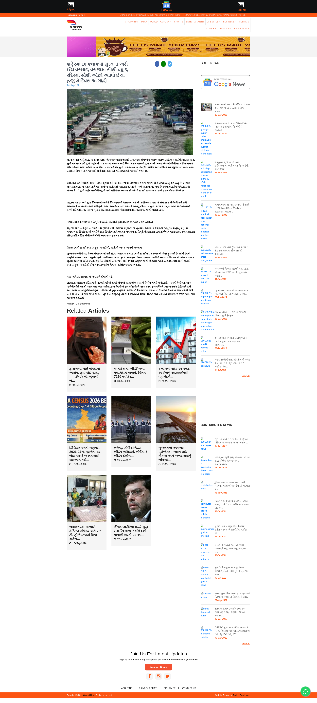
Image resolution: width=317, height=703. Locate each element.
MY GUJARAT (131, 21)
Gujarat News (89, 695)
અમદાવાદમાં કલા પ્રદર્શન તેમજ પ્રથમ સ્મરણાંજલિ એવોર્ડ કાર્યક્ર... (231, 127)
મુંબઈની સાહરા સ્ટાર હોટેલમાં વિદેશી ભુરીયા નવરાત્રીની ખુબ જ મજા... (231, 571)
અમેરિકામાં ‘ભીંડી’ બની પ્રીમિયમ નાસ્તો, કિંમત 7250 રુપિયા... (130, 372)
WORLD (154, 21)
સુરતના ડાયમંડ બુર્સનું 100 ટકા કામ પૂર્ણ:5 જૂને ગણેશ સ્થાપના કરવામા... (230, 612)
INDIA (144, 21)
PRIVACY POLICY (148, 688)
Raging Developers (241, 695)
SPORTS (178, 21)
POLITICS (244, 21)
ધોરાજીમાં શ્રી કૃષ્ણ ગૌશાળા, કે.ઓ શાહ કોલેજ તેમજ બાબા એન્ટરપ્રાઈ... (232, 461)
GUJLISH (165, 21)
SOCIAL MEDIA (241, 28)
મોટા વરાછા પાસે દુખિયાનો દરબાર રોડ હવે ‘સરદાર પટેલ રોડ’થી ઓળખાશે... (231, 250)
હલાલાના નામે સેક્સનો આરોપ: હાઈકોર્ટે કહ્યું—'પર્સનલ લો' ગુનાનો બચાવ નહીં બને (128, 15)
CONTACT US (189, 688)
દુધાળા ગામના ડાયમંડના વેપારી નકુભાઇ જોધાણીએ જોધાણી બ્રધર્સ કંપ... (232, 486)
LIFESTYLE (213, 21)
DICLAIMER (170, 688)
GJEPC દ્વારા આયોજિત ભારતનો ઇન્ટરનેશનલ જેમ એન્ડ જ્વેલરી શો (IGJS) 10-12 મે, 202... (232, 631)
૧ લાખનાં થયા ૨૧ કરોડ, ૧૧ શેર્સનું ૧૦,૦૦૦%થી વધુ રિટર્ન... (174, 372)
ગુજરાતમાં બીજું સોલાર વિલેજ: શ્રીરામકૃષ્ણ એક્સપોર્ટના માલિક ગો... (231, 529)
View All (246, 376)
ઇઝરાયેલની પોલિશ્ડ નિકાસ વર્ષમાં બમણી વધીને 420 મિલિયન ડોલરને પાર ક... (232, 504)
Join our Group (158, 667)
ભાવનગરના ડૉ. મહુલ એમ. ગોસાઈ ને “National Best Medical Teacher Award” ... (232, 208)
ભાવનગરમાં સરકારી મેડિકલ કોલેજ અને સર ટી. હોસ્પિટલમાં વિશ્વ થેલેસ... (232, 108)
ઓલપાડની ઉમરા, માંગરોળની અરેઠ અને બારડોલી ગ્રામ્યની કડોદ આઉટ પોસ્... (232, 363)
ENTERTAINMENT (195, 21)
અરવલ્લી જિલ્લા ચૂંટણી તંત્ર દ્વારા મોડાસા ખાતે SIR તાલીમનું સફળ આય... (232, 272)
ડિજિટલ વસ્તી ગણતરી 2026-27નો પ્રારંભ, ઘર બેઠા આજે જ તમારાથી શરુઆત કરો (193, 15)
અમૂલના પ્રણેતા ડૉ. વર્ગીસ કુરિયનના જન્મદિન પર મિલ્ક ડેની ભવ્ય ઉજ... (231, 166)
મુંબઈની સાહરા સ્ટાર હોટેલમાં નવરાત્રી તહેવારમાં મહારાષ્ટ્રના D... (231, 548)
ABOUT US (126, 688)
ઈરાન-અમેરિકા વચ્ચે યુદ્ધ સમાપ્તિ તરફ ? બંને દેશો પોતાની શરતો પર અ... (131, 531)
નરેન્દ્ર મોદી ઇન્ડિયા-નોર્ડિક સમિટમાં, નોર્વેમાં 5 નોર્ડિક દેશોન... (130, 451)
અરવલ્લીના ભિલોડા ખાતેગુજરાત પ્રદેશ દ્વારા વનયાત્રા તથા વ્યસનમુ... (231, 341)
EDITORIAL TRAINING (217, 28)
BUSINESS (229, 21)
